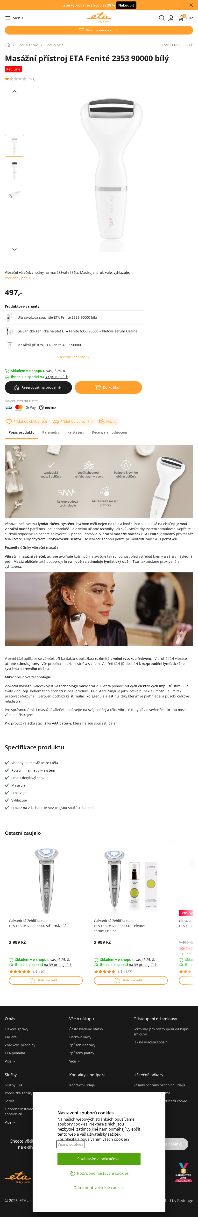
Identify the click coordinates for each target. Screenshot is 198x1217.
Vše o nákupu (81, 1018)
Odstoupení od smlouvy (155, 1018)
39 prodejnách (56, 376)
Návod (111, 421)
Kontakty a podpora (87, 1074)
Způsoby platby (81, 1053)
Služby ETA (13, 1085)
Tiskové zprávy (16, 1029)
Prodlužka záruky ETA (22, 1093)
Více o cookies (70, 1144)
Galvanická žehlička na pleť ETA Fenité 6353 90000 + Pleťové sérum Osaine (120, 925)
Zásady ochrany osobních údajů (159, 1085)
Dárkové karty (80, 1037)
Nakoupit (126, 5)
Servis (9, 1101)
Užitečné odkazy (148, 1074)
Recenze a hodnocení (109, 432)
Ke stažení (75, 432)
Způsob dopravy (82, 1045)
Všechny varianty (71, 357)
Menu (14, 18)
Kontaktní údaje (82, 1085)
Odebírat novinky (166, 1144)
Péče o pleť (54, 45)
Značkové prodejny (20, 1045)
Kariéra (11, 1037)
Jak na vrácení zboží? (150, 1042)
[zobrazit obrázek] (14, 91)
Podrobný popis (17, 278)
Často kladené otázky (86, 1029)
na (58, 964)
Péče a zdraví (28, 45)
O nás (10, 1018)
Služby (11, 1074)
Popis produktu (22, 432)
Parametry (51, 432)
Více (8, 1061)
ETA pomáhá (15, 1053)
